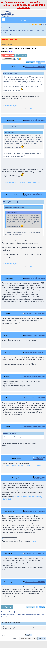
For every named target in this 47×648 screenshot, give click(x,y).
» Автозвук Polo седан (8, 35)
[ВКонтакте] (15, 59)
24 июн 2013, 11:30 (34, 352)
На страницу (30, 62)
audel (11, 51)
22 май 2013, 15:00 (34, 67)
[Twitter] (18, 59)
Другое (33, 108)
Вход (43, 24)
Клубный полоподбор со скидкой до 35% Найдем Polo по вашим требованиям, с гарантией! (23, 5)
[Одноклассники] (20, 59)
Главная (4, 28)
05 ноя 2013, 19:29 (34, 553)
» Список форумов (14, 28)
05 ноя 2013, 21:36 (34, 582)
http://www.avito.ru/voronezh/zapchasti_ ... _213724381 (22, 465)
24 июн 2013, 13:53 (34, 376)
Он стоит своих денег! (10, 106)
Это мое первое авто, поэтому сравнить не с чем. (21, 182)
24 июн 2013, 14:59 (34, 398)
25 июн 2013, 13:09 (34, 426)
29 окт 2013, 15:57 (39, 477)
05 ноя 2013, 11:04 (34, 511)
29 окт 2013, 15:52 (39, 458)
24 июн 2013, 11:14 (34, 335)
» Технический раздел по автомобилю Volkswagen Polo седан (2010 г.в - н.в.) (22, 31)
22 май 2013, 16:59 (34, 278)
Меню (23, 19)
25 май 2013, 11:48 (34, 313)
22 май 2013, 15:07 (34, 120)
